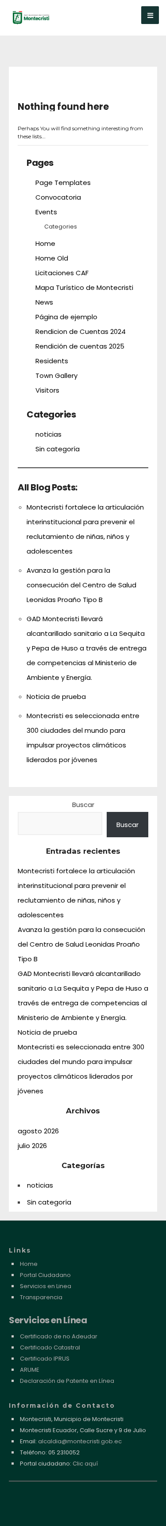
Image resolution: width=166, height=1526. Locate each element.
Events (46, 212)
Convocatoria (58, 197)
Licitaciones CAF (62, 272)
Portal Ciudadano (45, 1275)
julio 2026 (32, 1145)
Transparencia (41, 1297)
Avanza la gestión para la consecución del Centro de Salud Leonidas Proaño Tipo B (81, 585)
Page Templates (63, 182)
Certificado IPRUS (44, 1358)
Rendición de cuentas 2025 (79, 346)
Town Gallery (56, 375)
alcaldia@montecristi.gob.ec (80, 1441)
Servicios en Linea (45, 1286)
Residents (51, 360)
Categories (60, 226)
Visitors (47, 390)
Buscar (83, 804)
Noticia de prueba (56, 696)
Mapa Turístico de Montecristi (84, 287)
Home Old (51, 258)
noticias (48, 434)
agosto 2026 (38, 1131)
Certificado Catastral (50, 1347)
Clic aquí (85, 1463)
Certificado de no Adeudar (58, 1336)
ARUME (29, 1369)
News (44, 302)
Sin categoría (57, 449)
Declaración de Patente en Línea (67, 1381)
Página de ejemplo (66, 316)
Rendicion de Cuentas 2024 (80, 331)
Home (45, 243)
